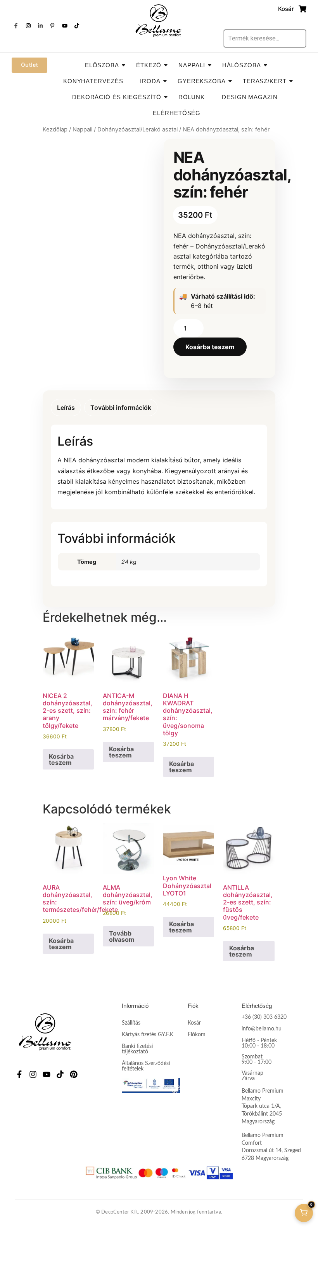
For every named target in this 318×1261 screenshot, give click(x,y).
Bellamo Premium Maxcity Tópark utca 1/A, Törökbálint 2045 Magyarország (262, 1106)
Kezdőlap (55, 129)
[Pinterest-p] (52, 25)
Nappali (191, 65)
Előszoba (102, 65)
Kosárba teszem (210, 347)
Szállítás (131, 1023)
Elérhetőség (176, 113)
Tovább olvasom (122, 936)
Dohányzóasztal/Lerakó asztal (137, 129)
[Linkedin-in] (40, 25)
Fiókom (197, 1034)
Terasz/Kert (265, 81)
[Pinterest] (74, 1074)
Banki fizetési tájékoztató (137, 1049)
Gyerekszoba (202, 81)
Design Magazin (250, 97)
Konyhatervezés (93, 81)
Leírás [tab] (66, 407)
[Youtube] (64, 25)
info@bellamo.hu (262, 1029)
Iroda (150, 81)
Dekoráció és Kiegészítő (116, 97)
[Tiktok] (77, 25)
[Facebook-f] (16, 25)
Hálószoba (241, 65)
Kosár (194, 1023)
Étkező (148, 65)
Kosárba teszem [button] (61, 759)
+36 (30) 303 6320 (264, 1017)
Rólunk (191, 97)
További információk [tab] (120, 407)
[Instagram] (28, 25)
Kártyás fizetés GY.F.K (147, 1034)
